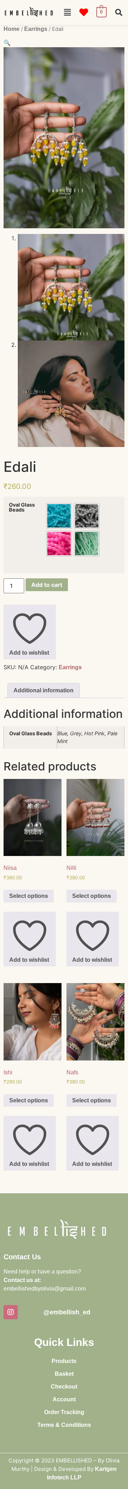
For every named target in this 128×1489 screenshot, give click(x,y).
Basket (64, 1374)
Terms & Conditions (64, 1425)
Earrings (35, 29)
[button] (67, 12)
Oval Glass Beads (22, 507)
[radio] (59, 515)
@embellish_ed (66, 1312)
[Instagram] (11, 1312)
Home (12, 29)
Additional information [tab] (44, 690)
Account (64, 1399)
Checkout (64, 1387)
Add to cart (46, 584)
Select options (28, 896)
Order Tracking (64, 1412)
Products (64, 1361)
